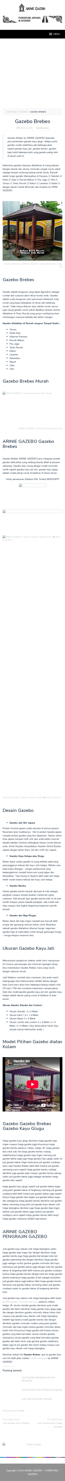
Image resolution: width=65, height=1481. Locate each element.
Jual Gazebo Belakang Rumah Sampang (38, 1379)
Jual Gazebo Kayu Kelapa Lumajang (42, 1389)
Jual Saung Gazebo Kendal (37, 1398)
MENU (57, 34)
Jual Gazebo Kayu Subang (16, 1421)
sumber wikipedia (38, 1358)
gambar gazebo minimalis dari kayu (20, 1301)
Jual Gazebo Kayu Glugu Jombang (49, 1423)
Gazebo (20, 1410)
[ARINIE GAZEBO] (32, 7)
